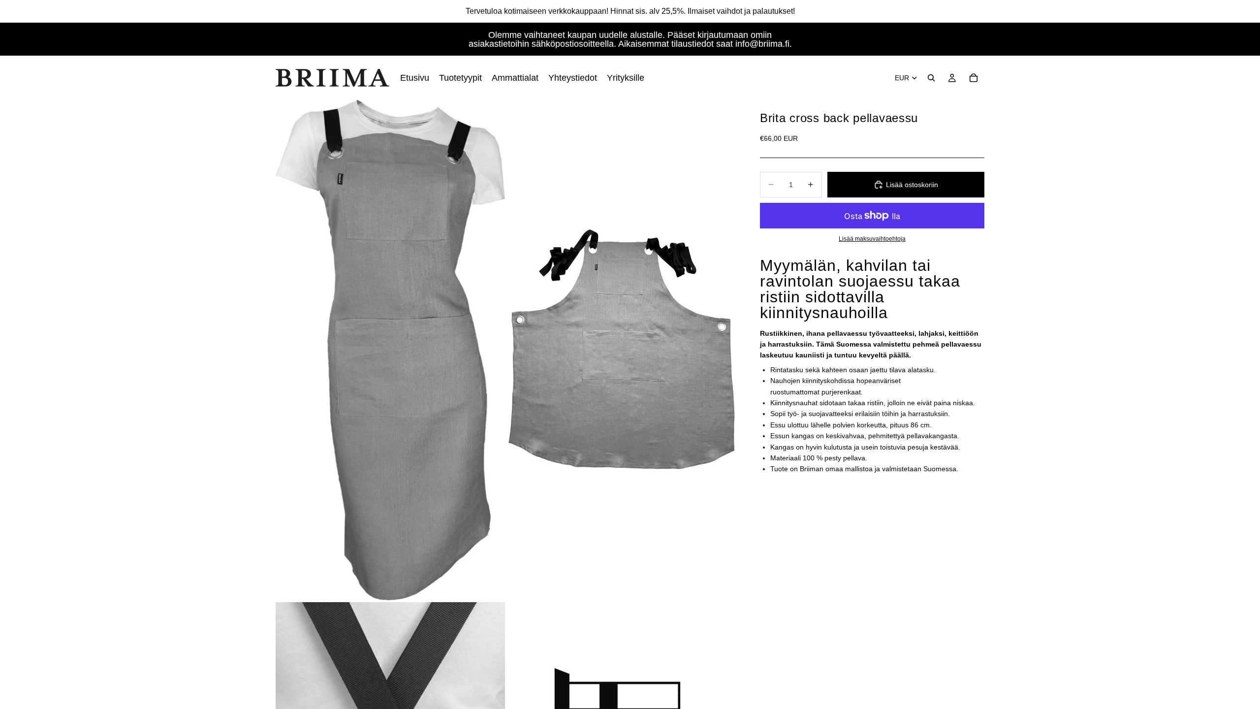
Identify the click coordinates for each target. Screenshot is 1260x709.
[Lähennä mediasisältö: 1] (390, 350)
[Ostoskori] (973, 78)
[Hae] (931, 78)
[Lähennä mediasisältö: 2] (621, 350)
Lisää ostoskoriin (912, 185)
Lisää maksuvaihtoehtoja (872, 238)
